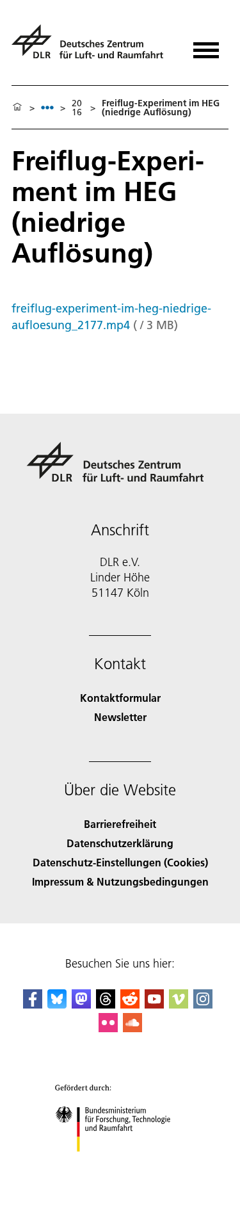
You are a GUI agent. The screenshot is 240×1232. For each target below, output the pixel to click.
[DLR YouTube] (154, 1004)
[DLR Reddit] (130, 1004)
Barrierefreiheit (120, 824)
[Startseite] (17, 107)
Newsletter (120, 717)
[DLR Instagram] (202, 1004)
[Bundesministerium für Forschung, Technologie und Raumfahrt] (120, 1164)
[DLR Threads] (105, 1004)
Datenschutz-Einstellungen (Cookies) (120, 862)
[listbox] (47, 107)
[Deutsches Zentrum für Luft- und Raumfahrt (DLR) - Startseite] (92, 47)
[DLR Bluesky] (57, 1004)
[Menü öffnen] (206, 45)
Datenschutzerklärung (120, 843)
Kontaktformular (120, 697)
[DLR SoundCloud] (132, 1028)
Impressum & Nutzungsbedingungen (120, 881)
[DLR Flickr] (108, 1028)
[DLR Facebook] (32, 1004)
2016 (77, 108)
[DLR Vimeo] (178, 1004)
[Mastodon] (81, 1004)
